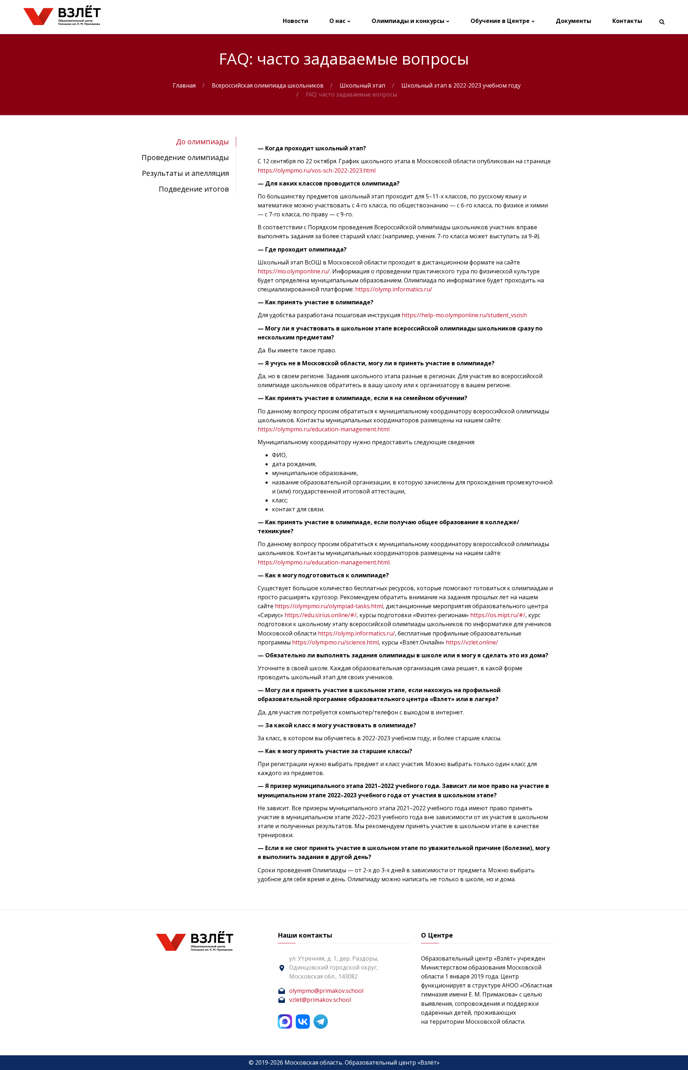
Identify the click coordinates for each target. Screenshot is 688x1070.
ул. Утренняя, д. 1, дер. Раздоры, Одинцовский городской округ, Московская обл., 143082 (333, 967)
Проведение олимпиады (185, 157)
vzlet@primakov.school (320, 1000)
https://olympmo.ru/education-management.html (324, 429)
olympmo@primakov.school (326, 991)
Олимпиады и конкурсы (408, 21)
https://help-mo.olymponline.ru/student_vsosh (464, 315)
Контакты (627, 21)
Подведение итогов (194, 189)
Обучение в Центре (500, 21)
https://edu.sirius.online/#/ (321, 615)
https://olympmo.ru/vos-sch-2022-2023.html (317, 170)
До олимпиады (202, 141)
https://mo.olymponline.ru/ (294, 271)
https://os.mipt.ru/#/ (497, 615)
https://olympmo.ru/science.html (335, 642)
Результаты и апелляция (185, 173)
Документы (573, 21)
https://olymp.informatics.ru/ (393, 289)
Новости (295, 21)
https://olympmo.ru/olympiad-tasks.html (329, 606)
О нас (337, 21)
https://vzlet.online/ (472, 642)
